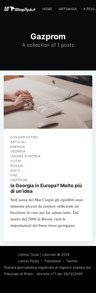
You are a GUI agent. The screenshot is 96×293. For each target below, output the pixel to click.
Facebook (53, 261)
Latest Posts (28, 261)
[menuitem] (47, 9)
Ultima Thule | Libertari (37, 254)
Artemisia (68, 9)
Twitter (72, 261)
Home (47, 9)
